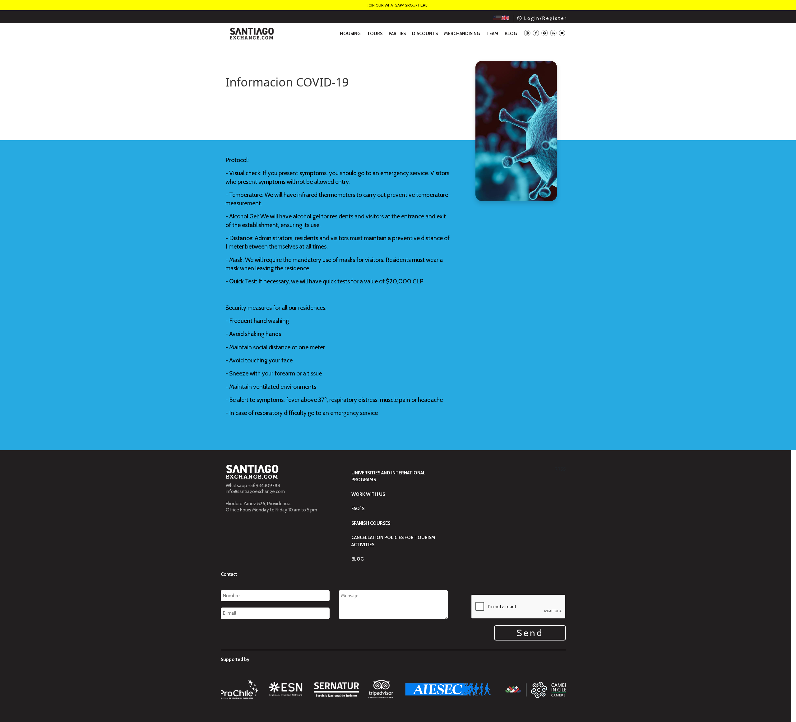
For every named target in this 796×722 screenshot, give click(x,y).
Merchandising (462, 33)
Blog (511, 33)
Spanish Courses (370, 523)
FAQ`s (357, 508)
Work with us (368, 494)
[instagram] (527, 33)
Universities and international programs (388, 476)
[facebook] (536, 33)
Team (492, 33)
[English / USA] (505, 18)
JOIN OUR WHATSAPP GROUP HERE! (398, 5)
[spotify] (544, 33)
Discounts (425, 33)
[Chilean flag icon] (497, 18)
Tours (374, 33)
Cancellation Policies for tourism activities (393, 541)
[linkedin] (553, 33)
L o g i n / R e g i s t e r (545, 18)
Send (530, 633)
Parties (397, 33)
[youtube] (562, 33)
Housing (350, 33)
